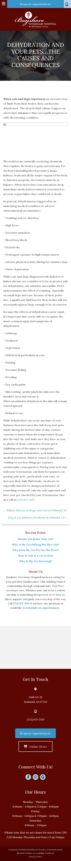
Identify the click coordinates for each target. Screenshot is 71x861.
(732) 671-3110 (26, 499)
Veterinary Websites (17, 849)
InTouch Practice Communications (46, 849)
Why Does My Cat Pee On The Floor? (35, 550)
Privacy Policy (35, 856)
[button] (67, 4)
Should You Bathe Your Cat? (35, 539)
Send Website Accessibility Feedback (36, 853)
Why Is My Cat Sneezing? (35, 561)
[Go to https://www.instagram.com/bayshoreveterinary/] (35, 777)
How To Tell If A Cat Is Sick (35, 555)
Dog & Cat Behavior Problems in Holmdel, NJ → (38, 517)
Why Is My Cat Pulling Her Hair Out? (35, 544)
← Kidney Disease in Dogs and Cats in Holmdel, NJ (35, 510)
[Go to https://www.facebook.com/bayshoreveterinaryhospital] (28, 777)
